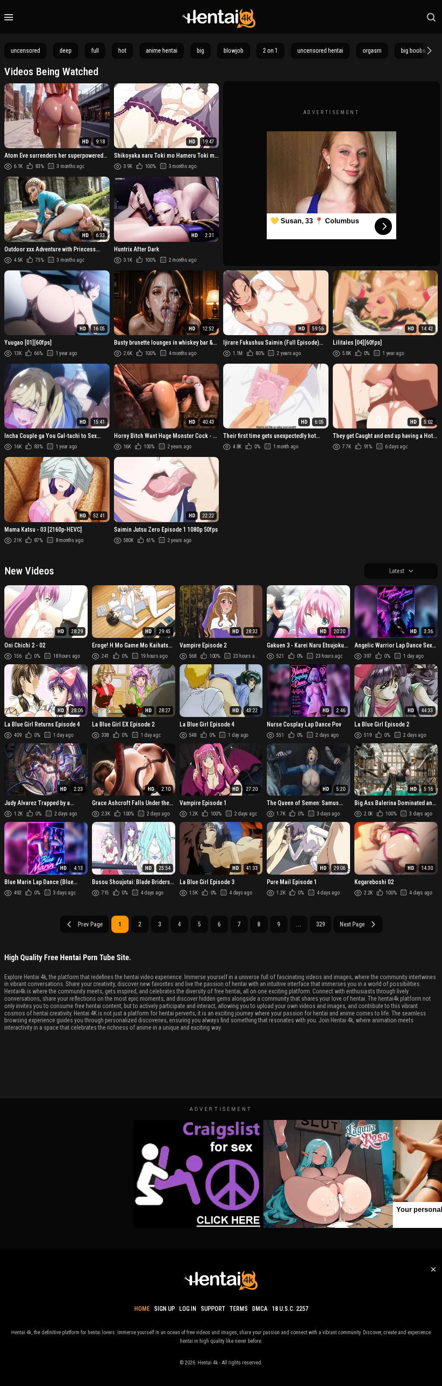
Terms (239, 1308)
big (200, 50)
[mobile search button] (431, 17)
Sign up (164, 1308)
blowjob (233, 50)
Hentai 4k (208, 1363)
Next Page (352, 924)
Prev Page (90, 924)
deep (66, 50)
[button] (428, 50)
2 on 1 (270, 50)
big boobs (413, 50)
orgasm (372, 50)
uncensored (25, 50)
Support (213, 1308)
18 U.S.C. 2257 (290, 1308)
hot (122, 50)
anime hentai (161, 50)
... (298, 924)
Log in (187, 1308)
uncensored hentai (320, 50)
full (95, 50)
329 (320, 924)
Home (142, 1308)
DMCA (260, 1308)
